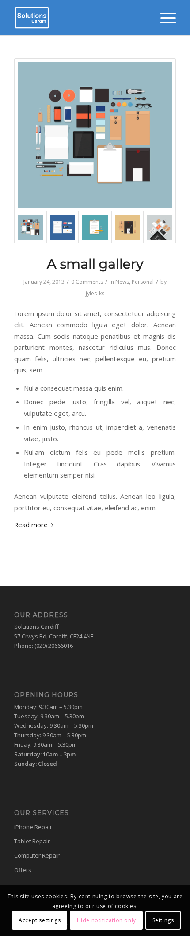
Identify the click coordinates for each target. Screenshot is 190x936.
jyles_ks (95, 293)
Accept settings (40, 920)
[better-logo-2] (78, 17)
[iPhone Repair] (62, 227)
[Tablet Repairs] (127, 227)
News (122, 282)
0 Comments (87, 282)
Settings (163, 920)
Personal (143, 282)
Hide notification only (106, 920)
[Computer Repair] (95, 227)
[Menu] (164, 17)
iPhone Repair (33, 827)
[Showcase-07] (95, 134)
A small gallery (95, 264)
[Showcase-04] (160, 227)
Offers (22, 870)
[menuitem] (164, 17)
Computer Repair (37, 855)
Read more (31, 524)
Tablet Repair (32, 841)
